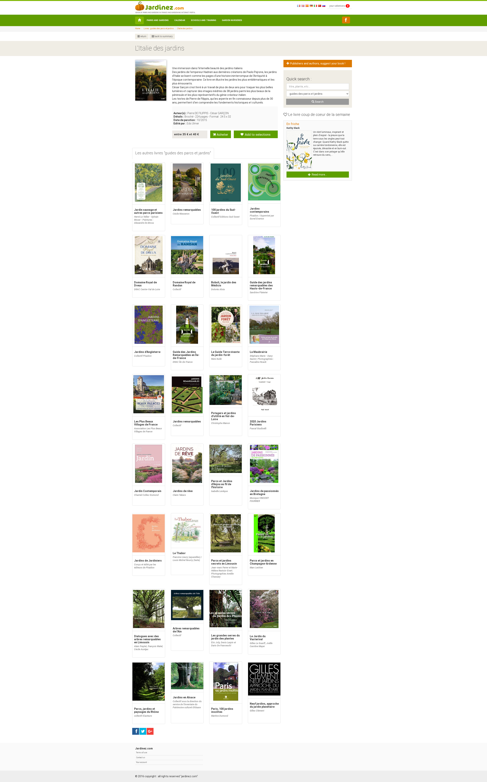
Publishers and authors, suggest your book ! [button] (317, 63)
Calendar (179, 20)
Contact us (140, 757)
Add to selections (257, 134)
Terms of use (141, 753)
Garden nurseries (232, 20)
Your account (141, 762)
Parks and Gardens (158, 20)
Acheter (222, 134)
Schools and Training (203, 20)
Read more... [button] (319, 174)
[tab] (173, 153)
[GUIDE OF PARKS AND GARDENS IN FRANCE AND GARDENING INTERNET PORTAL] (165, 5)
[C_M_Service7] (346, 20)
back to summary (163, 36)
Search (319, 101)
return (143, 36)
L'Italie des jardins (185, 28)
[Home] (139, 20)
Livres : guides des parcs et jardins (159, 28)
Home (137, 28)
